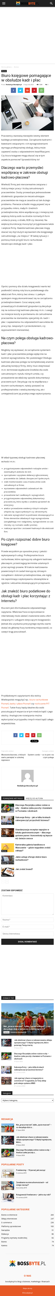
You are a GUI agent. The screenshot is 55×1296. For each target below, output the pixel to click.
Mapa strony (27, 1288)
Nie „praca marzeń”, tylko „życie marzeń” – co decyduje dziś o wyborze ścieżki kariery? (26, 1027)
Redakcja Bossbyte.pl (14, 84)
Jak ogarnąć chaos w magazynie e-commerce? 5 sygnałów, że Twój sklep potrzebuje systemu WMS (30, 1080)
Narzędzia (5, 1230)
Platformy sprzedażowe (11, 1226)
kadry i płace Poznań (20, 703)
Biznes (4, 71)
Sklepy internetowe (9, 1218)
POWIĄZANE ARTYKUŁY (13, 798)
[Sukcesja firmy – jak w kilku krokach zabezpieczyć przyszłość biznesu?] (7, 820)
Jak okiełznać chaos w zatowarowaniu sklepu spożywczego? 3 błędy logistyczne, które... (34, 1139)
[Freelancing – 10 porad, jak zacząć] (7, 1173)
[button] (51, 3)
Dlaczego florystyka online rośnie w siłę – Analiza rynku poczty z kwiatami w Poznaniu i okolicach (33, 808)
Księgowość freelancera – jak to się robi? (33, 1195)
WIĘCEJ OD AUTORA (34, 798)
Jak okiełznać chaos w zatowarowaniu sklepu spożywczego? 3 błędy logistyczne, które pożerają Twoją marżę (33, 1042)
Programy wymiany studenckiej (14, 1238)
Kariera (6, 1032)
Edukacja (5, 1234)
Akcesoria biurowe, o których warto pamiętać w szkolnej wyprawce (13, 757)
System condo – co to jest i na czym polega (41, 756)
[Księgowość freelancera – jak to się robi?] (7, 1197)
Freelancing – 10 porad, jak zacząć (30, 1170)
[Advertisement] (27, 35)
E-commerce (6, 1222)
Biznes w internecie (9, 1215)
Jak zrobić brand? (24, 869)
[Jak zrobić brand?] (7, 872)
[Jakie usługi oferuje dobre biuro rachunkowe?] (7, 860)
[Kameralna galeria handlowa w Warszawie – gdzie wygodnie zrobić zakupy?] (7, 847)
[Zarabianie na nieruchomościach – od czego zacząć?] (7, 1185)
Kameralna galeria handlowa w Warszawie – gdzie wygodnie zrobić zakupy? (33, 847)
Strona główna (6, 67)
